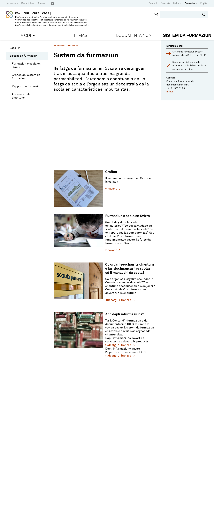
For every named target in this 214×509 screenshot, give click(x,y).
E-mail (170, 92)
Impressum (12, 3)
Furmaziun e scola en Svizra (26, 65)
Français (165, 3)
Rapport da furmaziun (26, 86)
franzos (126, 300)
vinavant (111, 188)
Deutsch (152, 3)
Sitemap (41, 3)
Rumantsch (191, 3)
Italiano (177, 3)
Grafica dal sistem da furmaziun (26, 77)
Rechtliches (27, 3)
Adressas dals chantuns (21, 96)
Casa (12, 48)
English (204, 3)
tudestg (111, 300)
